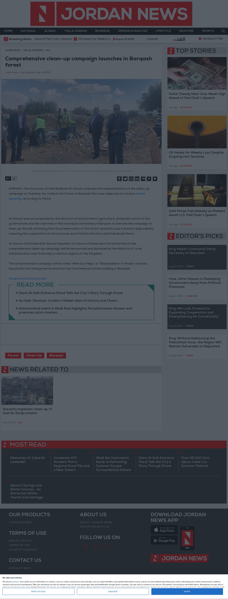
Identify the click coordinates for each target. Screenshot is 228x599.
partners (15, 582)
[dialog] (114, 587)
